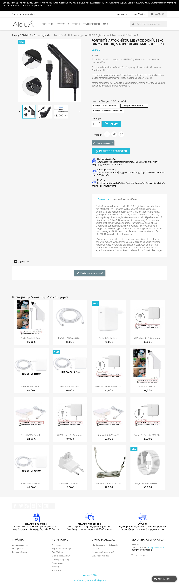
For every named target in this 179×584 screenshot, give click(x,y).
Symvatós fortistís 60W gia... (148, 435)
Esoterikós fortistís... (109, 338)
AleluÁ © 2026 (90, 575)
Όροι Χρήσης (57, 552)
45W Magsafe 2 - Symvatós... (147, 338)
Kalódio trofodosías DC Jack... (109, 483)
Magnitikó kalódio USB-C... (147, 483)
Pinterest (121, 134)
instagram (100, 580)
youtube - (90, 580)
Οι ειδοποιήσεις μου (100, 555)
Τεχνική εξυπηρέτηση (86, 24)
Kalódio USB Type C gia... (70, 338)
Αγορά (111, 123)
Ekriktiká (48, 24)
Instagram (46, 506)
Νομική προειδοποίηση (62, 548)
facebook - (79, 580)
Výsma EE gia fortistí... (70, 483)
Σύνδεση (95, 548)
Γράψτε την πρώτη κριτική (91, 273)
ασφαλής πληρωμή (60, 559)
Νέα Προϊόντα (18, 548)
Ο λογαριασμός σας (103, 539)
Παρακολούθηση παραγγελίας (105, 544)
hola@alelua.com (156, 547)
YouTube (33, 506)
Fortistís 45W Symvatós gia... (109, 386)
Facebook (15, 506)
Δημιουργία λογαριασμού (103, 552)
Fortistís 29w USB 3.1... (31, 386)
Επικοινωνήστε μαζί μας (24, 14)
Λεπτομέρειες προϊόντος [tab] (125, 199)
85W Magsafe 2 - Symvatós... (70, 435)
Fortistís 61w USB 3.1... (31, 483)
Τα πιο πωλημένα (20, 552)
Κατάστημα (57, 570)
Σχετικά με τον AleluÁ (61, 555)
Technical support (140, 555)
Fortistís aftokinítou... (31, 338)
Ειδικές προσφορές (20, 544)
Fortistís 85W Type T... (31, 435)
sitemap (55, 566)
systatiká (63, 24)
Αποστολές (57, 544)
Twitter (21, 506)
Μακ (105, 24)
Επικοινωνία (57, 563)
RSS (27, 506)
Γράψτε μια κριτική (105, 143)
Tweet (114, 134)
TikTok (52, 506)
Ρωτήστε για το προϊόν (111, 151)
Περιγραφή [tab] (103, 199)
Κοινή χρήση (107, 134)
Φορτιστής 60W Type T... (109, 435)
